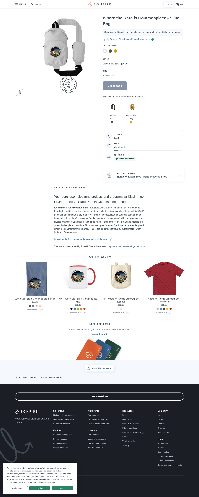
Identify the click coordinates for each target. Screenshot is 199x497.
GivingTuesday (55, 377)
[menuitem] (16, 4)
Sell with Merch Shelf (97, 443)
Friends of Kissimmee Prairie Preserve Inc (130, 39)
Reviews (161, 428)
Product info (108, 75)
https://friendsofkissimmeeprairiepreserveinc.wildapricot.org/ (82, 239)
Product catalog (60, 443)
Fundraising (34, 377)
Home (17, 377)
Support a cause (60, 439)
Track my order (128, 441)
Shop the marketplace (62, 434)
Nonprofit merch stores (98, 419)
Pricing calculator (129, 428)
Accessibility (163, 443)
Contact (161, 424)
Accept (62, 488)
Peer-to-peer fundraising (98, 424)
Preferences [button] (49, 482)
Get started (97, 396)
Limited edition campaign (64, 415)
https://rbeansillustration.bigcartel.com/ (126, 246)
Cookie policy (163, 452)
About (160, 415)
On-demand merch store (63, 419)
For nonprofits (94, 415)
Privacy (161, 448)
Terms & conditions (166, 461)
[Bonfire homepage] (99, 4)
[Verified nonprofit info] (152, 39)
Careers (161, 419)
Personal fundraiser (61, 424)
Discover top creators (97, 439)
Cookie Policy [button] (60, 479)
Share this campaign (101, 368)
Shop (24, 377)
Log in (169, 4)
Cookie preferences (166, 456)
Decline (40, 488)
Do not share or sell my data (170, 465)
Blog (124, 415)
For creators (93, 434)
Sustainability (163, 432)
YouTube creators (95, 448)
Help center (127, 419)
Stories (125, 437)
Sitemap (125, 445)
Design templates (60, 448)
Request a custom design (133, 432)
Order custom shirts (130, 424)
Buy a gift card (98, 334)
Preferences (17, 488)
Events (44, 377)
